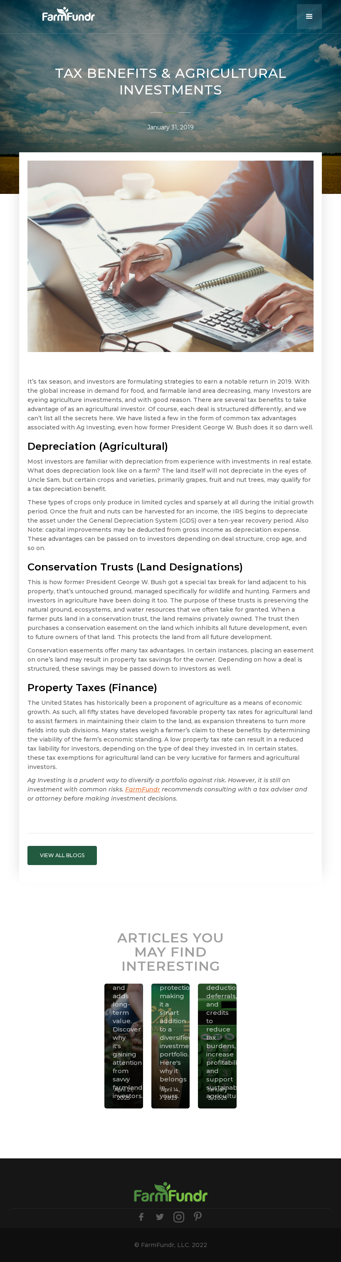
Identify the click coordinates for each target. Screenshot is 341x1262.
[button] (309, 16)
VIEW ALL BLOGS (62, 855)
